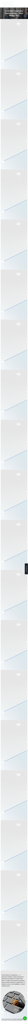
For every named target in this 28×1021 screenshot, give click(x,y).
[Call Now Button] (25, 1018)
